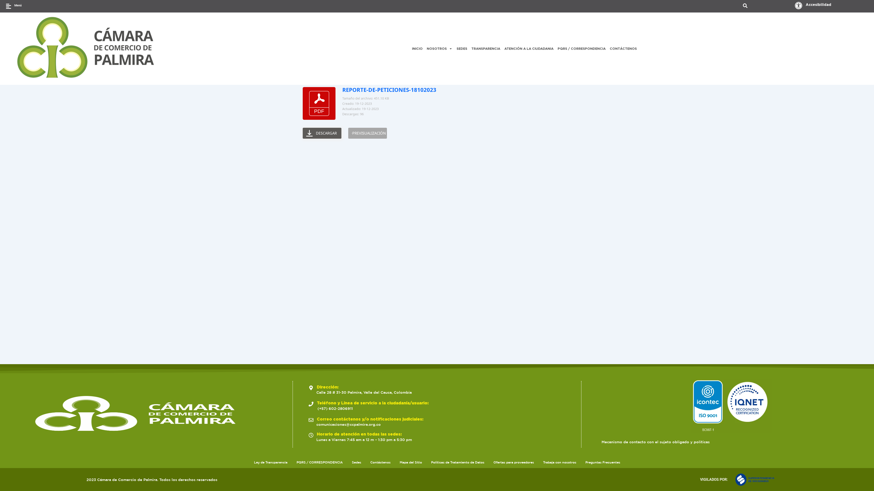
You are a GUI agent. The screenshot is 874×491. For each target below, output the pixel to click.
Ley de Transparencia (270, 462)
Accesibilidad (818, 5)
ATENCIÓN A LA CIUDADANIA (529, 48)
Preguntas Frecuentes (602, 462)
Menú (18, 5)
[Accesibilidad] (798, 5)
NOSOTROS (437, 48)
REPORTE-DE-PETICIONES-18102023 (389, 89)
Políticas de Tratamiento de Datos (457, 462)
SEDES (462, 48)
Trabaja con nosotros (559, 462)
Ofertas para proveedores (513, 462)
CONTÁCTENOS (623, 48)
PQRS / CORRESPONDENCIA (582, 48)
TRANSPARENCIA (485, 48)
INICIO (417, 48)
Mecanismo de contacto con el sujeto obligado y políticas (656, 442)
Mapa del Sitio (411, 462)
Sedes (356, 462)
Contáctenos (380, 462)
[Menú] (8, 6)
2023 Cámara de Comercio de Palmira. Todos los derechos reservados (151, 480)
